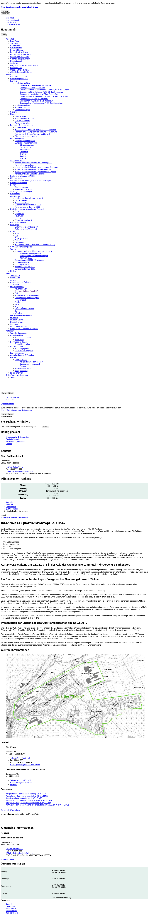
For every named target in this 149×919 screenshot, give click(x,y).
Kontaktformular (7, 859)
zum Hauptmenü (12, 20)
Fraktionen (24, 152)
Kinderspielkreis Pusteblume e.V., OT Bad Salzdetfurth (42, 103)
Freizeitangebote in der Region (22, 315)
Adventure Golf (21, 289)
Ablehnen (5, 11)
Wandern (18, 313)
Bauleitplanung (16, 346)
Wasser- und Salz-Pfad (19, 57)
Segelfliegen (20, 306)
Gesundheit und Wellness (20, 282)
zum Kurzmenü (12, 22)
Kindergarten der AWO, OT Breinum (34, 99)
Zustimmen (5, 14)
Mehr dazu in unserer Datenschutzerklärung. (19, 7)
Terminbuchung (16, 377)
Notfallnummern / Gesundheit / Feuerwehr (27, 209)
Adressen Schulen (22, 123)
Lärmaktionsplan (17, 353)
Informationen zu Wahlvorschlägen (34, 256)
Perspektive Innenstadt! (24, 165)
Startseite (9, 502)
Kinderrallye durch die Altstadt (27, 295)
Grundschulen (20, 116)
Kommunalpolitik (17, 138)
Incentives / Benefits (23, 189)
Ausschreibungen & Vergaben (22, 355)
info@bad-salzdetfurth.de (19, 471)
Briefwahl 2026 (26, 258)
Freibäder (14, 317)
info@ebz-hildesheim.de (23, 782)
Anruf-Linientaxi (21, 238)
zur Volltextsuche (13, 24)
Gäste (8, 273)
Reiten (17, 304)
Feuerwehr (19, 216)
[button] (77, 696)
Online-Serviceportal (18, 76)
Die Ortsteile (15, 45)
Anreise (13, 280)
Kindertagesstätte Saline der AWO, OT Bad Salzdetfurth (42, 92)
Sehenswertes (16, 48)
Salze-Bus (19, 240)
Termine (23, 366)
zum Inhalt (10, 18)
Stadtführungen (16, 322)
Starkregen (14, 225)
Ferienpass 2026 (22, 202)
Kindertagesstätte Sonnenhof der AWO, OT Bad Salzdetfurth (44, 96)
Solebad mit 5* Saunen (24, 309)
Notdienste (10, 399)
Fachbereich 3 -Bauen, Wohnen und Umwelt (32, 134)
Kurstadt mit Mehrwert (19, 52)
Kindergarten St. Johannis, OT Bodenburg (37, 101)
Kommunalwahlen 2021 (25, 267)
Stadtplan (14, 324)
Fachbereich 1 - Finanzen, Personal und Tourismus (35, 130)
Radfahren (19, 302)
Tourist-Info (15, 275)
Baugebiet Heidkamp (23, 344)
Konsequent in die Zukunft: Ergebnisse (30, 174)
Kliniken (18, 218)
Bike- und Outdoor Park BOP (26, 291)
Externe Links (22, 517)
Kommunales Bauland (19, 342)
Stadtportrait (15, 43)
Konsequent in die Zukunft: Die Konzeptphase (33, 163)
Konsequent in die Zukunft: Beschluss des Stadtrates (36, 167)
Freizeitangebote (17, 287)
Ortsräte (23, 158)
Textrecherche (25, 147)
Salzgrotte (14, 284)
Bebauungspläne (22, 348)
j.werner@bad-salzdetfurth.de (25, 764)
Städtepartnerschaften (19, 70)
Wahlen (13, 249)
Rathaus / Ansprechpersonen (22, 125)
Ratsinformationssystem (25, 141)
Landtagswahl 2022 (23, 264)
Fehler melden (11, 911)
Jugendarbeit (15, 196)
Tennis (17, 311)
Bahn (17, 233)
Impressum (10, 906)
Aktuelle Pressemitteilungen (21, 72)
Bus (16, 236)
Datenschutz (11, 908)
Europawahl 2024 (22, 262)
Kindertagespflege (22, 105)
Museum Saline (16, 320)
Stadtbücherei (16, 61)
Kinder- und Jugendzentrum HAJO (29, 198)
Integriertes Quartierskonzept (31, 362)
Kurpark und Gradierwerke (20, 54)
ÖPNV (12, 231)
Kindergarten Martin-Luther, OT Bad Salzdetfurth (39, 94)
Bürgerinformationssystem (26, 143)
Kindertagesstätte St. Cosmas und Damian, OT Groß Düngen (44, 90)
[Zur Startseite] (29, 391)
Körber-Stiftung (16, 50)
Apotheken (19, 214)
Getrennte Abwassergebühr (21, 247)
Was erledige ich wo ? (19, 79)
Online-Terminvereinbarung (17, 375)
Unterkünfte (15, 278)
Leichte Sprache (12, 397)
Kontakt (4, 517)
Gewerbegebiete (16, 335)
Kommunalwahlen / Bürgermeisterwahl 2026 (33, 251)
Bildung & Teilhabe (22, 121)
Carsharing (19, 242)
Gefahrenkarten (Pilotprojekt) (27, 227)
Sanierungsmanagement (30, 364)
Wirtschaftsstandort (18, 333)
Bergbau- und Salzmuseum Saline (24, 65)
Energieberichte (21, 371)
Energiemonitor (16, 373)
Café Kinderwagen (22, 110)
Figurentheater (21, 200)
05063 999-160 (20, 758)
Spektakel (14, 63)
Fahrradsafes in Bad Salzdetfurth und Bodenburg (35, 245)
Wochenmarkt (16, 68)
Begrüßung (14, 41)
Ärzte (17, 211)
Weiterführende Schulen (24, 118)
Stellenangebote (21, 187)
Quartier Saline (21, 360)
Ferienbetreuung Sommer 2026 (27, 207)
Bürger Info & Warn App (24, 220)
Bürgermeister (20, 127)
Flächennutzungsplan (24, 351)
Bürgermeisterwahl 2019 (25, 269)
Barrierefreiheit (12, 913)
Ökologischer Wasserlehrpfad (27, 298)
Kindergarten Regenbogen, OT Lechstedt (36, 85)
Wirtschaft (10, 331)
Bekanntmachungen (18, 183)
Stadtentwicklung (17, 160)
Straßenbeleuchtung (23, 368)
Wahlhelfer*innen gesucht (30, 253)
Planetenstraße (21, 300)
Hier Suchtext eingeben (10, 427)
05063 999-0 (14, 467)
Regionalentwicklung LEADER (22, 176)
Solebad (9, 444)
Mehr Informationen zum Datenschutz (16, 410)
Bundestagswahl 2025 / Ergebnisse (29, 260)
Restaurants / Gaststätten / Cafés (24, 329)
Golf (16, 293)
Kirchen (13, 271)
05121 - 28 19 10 (20, 780)
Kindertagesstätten (22, 83)
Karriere (13, 185)
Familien (13, 81)
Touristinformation (13, 439)
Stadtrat (23, 156)
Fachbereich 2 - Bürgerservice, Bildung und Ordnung (36, 132)
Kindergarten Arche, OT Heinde (32, 87)
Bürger (8, 74)
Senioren (13, 112)
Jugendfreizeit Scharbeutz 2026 (28, 205)
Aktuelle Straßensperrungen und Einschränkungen (30, 180)
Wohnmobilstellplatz (18, 326)
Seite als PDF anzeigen (10, 810)
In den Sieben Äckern (23, 337)
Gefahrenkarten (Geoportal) (26, 229)
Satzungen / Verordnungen (21, 191)
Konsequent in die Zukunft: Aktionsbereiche (33, 169)
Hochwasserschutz (18, 222)
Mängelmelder (16, 178)
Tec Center (19, 340)
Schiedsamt (15, 194)
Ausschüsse (24, 149)
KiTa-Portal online (22, 107)
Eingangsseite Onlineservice (17, 437)
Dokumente (12, 517)
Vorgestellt (10, 39)
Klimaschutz (15, 357)
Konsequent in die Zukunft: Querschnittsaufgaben (35, 172)
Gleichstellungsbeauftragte (26, 136)
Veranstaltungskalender (20, 59)
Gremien (23, 154)
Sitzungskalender (27, 145)
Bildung (13, 114)
